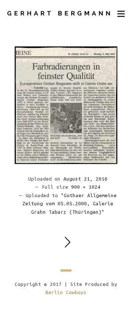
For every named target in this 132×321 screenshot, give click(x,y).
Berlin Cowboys (66, 292)
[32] (66, 105)
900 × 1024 (85, 187)
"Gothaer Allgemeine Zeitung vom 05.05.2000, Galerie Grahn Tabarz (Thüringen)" (69, 204)
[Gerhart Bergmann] (58, 13)
